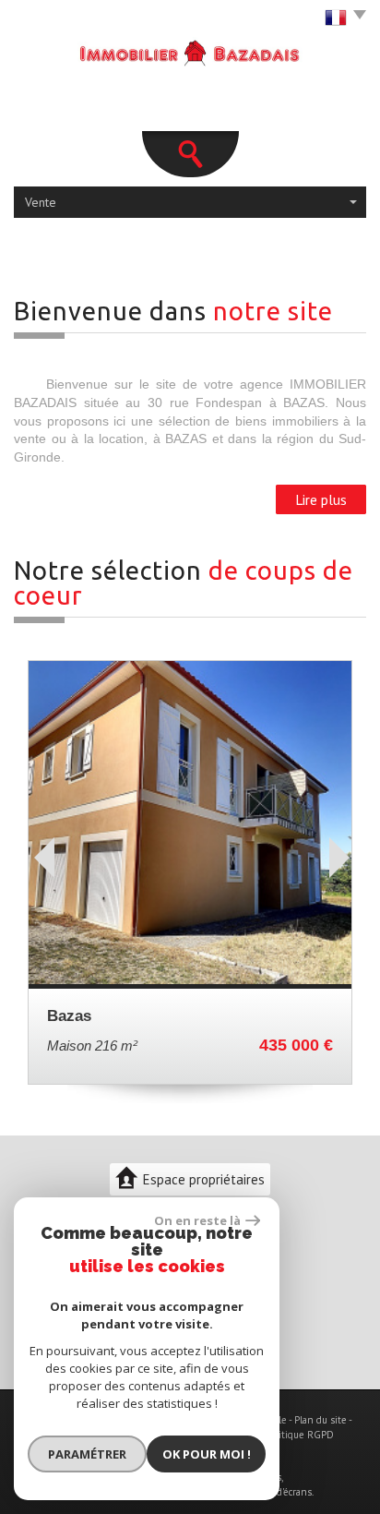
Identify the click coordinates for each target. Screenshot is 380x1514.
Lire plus (321, 499)
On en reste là (197, 1220)
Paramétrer (87, 1454)
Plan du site (320, 1419)
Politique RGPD (300, 1434)
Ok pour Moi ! (206, 1454)
